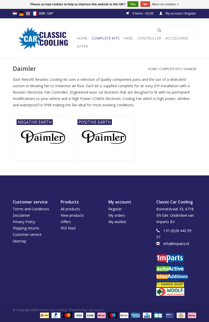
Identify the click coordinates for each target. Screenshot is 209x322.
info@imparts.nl (176, 243)
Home (82, 38)
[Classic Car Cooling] (44, 38)
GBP (50, 13)
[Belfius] (123, 315)
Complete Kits (106, 38)
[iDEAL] (43, 315)
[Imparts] (176, 260)
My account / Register (180, 13)
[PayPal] (55, 315)
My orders (116, 215)
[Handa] (176, 284)
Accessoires (177, 38)
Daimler (190, 69)
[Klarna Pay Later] (191, 315)
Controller (149, 38)
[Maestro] (112, 315)
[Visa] (78, 315)
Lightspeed (95, 310)
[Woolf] (176, 292)
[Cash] (180, 315)
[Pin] (169, 315)
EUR (42, 13)
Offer (82, 46)
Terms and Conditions (31, 209)
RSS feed (68, 228)
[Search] (159, 30)
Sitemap (19, 241)
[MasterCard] (67, 315)
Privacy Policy (24, 221)
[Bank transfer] (90, 315)
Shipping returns (26, 228)
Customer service (27, 234)
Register (115, 209)
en (28, 13)
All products (70, 209)
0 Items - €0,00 (143, 13)
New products (72, 215)
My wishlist (117, 221)
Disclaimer (21, 215)
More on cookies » (165, 4)
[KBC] (146, 315)
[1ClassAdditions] (176, 277)
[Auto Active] (176, 270)
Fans (128, 38)
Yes (133, 4)
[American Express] (135, 315)
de (21, 13)
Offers (66, 221)
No (145, 4)
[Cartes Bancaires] (157, 315)
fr (35, 13)
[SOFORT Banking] (101, 315)
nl (15, 13)
